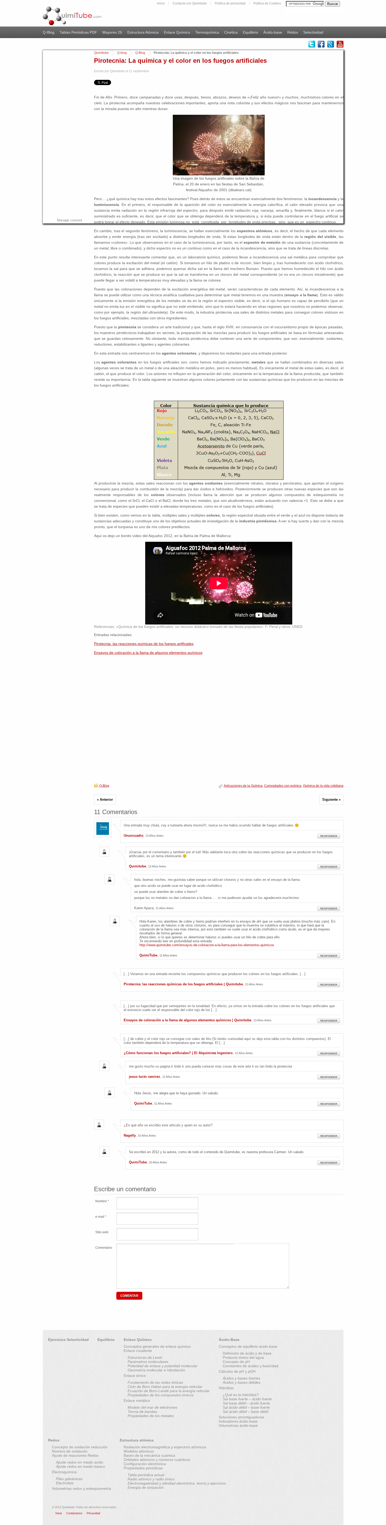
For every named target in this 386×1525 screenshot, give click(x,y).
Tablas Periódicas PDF (78, 32)
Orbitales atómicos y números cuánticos (157, 1460)
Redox (54, 1440)
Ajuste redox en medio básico (80, 1466)
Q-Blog (48, 32)
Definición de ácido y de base (247, 1353)
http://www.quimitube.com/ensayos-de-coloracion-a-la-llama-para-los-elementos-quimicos (206, 945)
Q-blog (122, 53)
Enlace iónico (135, 1375)
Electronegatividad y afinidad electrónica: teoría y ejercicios (177, 1483)
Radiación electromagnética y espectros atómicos (165, 1447)
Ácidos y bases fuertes (241, 1378)
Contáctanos (74, 1513)
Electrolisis (65, 1483)
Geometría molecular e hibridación (156, 1370)
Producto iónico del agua (243, 1357)
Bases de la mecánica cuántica (149, 1455)
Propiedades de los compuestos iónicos (161, 1395)
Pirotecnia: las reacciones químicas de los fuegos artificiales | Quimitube (183, 984)
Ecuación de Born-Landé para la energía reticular (169, 1391)
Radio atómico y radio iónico (151, 1479)
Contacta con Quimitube (190, 3)
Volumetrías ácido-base (238, 1425)
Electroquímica (64, 1472)
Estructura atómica (137, 1440)
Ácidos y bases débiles (241, 1382)
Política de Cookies (267, 3)
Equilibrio (250, 32)
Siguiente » (331, 799)
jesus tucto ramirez (144, 1077)
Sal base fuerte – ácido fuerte (247, 1399)
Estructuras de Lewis (145, 1357)
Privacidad (93, 1513)
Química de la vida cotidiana (323, 786)
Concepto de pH (236, 1362)
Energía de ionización (146, 1487)
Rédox (292, 32)
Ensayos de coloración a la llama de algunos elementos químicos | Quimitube (187, 1020)
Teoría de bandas (142, 1411)
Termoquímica (207, 32)
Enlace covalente (138, 1351)
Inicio (161, 3)
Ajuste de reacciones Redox (75, 1455)
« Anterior (105, 799)
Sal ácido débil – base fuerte (246, 1407)
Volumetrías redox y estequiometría (81, 1488)
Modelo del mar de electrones (152, 1407)
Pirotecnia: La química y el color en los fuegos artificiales (180, 60)
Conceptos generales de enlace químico (157, 1346)
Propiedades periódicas (143, 1468)
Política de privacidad (230, 3)
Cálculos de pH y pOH (237, 1371)
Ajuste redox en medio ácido (79, 1462)
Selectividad (313, 32)
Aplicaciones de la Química (243, 786)
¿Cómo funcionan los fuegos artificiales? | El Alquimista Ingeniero (178, 1053)
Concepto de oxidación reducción (79, 1447)
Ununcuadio (133, 835)
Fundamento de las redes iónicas (155, 1382)
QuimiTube (148, 955)
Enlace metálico (137, 1400)
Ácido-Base (229, 1339)
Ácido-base (272, 32)
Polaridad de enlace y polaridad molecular (162, 1366)
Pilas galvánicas (69, 1479)
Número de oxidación (69, 1451)
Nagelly (130, 1135)
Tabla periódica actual (146, 1475)
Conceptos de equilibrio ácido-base (248, 1346)
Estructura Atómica (143, 32)
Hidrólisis (226, 1388)
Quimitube (101, 53)
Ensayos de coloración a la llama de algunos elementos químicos (148, 652)
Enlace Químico (177, 32)
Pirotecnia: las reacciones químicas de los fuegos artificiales (144, 644)
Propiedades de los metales (151, 1416)
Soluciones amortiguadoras (241, 1417)
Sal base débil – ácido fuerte (246, 1403)
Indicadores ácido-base (238, 1421)
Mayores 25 (112, 32)
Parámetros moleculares (148, 1362)
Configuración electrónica (145, 1464)
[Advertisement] (64, 129)
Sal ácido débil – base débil (245, 1411)
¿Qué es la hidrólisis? (241, 1395)
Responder (328, 836)
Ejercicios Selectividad (68, 1339)
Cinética (231, 32)
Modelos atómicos (139, 1451)
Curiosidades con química (282, 786)
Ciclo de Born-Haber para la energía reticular (165, 1387)
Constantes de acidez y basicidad (250, 1366)
